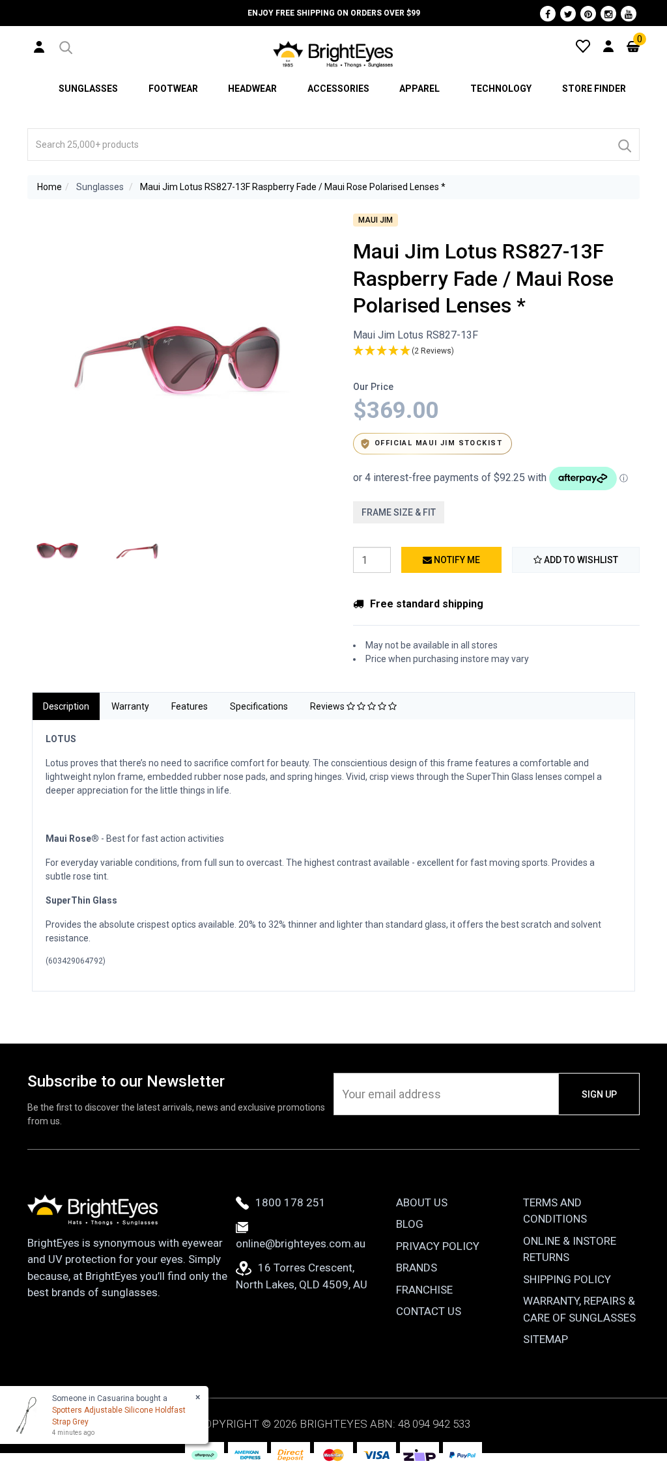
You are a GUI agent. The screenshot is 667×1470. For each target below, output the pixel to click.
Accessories (338, 88)
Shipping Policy (567, 1279)
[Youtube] (628, 13)
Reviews (328, 706)
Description (66, 706)
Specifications (259, 706)
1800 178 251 (290, 1202)
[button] (64, 45)
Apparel (419, 88)
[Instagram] (608, 13)
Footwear (173, 88)
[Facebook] (548, 13)
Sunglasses (88, 88)
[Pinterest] (588, 13)
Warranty (130, 706)
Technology (501, 88)
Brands (416, 1267)
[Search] (624, 144)
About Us (421, 1202)
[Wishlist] (583, 45)
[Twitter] (568, 13)
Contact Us (428, 1311)
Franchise (424, 1289)
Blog (409, 1223)
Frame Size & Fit (399, 512)
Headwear (252, 88)
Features (189, 706)
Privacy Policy (437, 1246)
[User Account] (39, 46)
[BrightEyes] (333, 54)
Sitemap (545, 1339)
